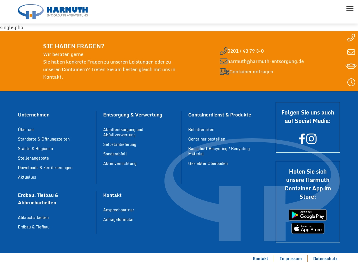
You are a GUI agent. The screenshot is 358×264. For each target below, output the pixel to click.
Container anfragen (251, 71)
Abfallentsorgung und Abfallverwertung (123, 132)
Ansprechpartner (118, 210)
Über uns (26, 129)
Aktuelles (27, 177)
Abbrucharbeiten (33, 217)
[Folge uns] (302, 141)
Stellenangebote (33, 158)
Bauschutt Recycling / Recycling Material (219, 151)
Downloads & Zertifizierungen (45, 167)
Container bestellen (206, 139)
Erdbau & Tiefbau (34, 227)
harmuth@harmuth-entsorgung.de (265, 61)
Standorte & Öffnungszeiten (44, 139)
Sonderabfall (115, 154)
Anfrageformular (118, 219)
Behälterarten (201, 129)
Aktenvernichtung (119, 163)
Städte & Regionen (35, 148)
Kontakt (260, 258)
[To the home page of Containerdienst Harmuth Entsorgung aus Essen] (53, 11)
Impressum (291, 258)
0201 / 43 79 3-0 (245, 51)
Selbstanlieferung (119, 144)
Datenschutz (325, 258)
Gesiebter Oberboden (208, 163)
